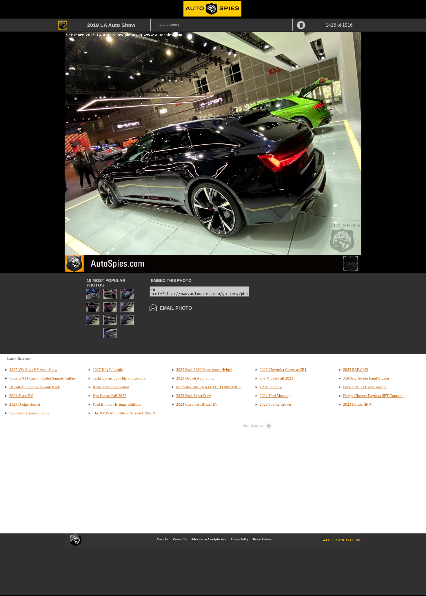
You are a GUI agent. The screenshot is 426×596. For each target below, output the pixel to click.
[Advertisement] (297, 313)
